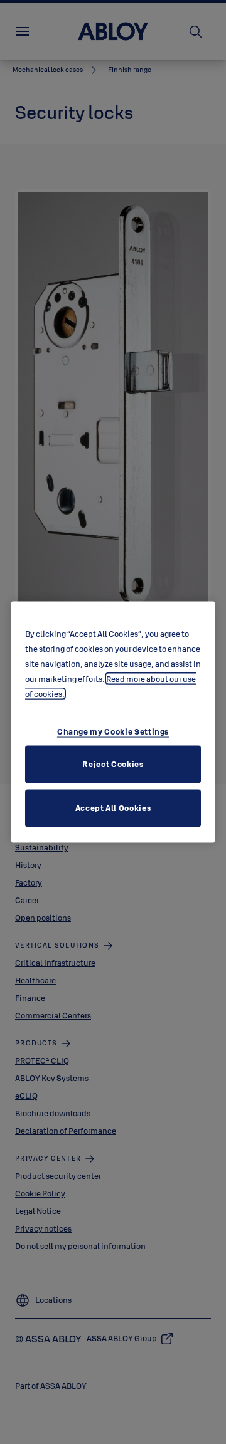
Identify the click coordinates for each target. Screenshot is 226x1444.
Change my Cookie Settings (113, 731)
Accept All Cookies (113, 807)
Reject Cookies (112, 763)
